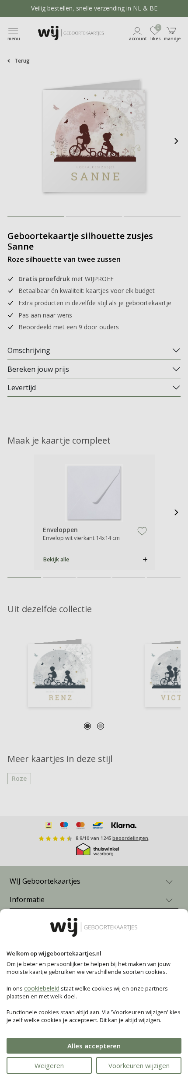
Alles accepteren (94, 1045)
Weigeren (49, 1065)
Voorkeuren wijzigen (139, 1065)
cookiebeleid (41, 988)
